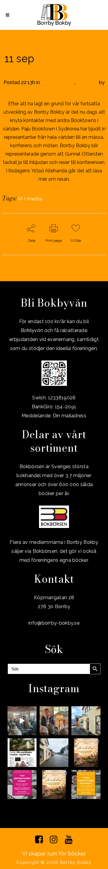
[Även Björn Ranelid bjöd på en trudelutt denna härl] (22, 720)
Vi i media (87, 82)
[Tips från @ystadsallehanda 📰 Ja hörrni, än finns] (22, 752)
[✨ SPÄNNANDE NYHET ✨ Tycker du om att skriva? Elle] (22, 784)
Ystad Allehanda (49, 171)
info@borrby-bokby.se (54, 90)
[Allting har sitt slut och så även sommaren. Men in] (85, 752)
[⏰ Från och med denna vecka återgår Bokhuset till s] (85, 720)
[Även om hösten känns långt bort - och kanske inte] (85, 784)
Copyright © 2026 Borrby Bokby (54, 862)
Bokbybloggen (57, 82)
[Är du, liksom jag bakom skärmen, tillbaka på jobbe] (54, 752)
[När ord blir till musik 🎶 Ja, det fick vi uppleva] (54, 720)
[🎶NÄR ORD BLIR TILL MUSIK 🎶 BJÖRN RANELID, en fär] (54, 784)
